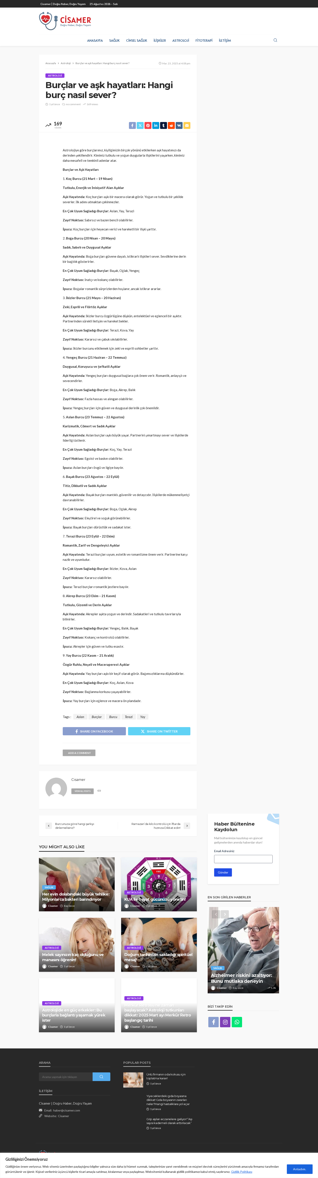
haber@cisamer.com (66, 1110)
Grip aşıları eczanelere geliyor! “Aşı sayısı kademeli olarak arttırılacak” (169, 1121)
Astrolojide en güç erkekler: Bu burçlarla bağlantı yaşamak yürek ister (73, 1015)
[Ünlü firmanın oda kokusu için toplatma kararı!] (133, 1080)
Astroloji (180, 40)
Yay (142, 717)
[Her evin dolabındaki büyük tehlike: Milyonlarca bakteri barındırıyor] (77, 884)
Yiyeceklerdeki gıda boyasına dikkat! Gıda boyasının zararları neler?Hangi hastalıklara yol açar (168, 1099)
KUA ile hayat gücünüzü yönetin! (155, 899)
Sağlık (114, 40)
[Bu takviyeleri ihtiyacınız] (243, 950)
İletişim (225, 40)
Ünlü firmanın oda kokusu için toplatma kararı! (165, 1076)
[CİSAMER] (65, 21)
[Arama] (275, 40)
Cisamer (53, 905)
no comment (73, 104)
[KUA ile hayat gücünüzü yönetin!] (159, 884)
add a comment (79, 753)
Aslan (80, 717)
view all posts (82, 791)
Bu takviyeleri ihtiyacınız (239, 981)
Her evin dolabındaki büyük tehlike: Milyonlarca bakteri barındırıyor (75, 897)
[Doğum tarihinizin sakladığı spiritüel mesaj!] (159, 945)
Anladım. (299, 1169)
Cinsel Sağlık (136, 40)
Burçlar (97, 717)
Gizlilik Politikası (241, 1171)
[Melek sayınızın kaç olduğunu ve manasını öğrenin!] (77, 945)
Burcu (113, 717)
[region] (159, 1165)
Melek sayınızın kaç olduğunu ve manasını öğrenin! (73, 957)
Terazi (129, 717)
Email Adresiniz (224, 851)
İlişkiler (160, 40)
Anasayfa (95, 40)
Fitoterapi (204, 40)
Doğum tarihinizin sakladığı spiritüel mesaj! (158, 957)
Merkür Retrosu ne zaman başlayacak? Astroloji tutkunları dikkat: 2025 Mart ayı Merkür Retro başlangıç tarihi (157, 1013)
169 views (92, 104)
